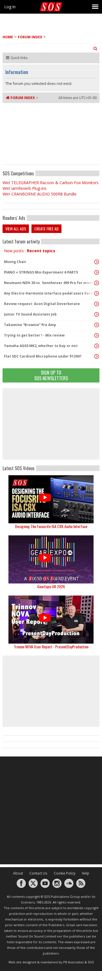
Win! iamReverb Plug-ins (24, 188)
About (18, 873)
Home (8, 37)
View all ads (15, 229)
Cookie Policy (64, 873)
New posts (14, 250)
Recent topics (41, 250)
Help (85, 873)
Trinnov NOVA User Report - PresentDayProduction (51, 647)
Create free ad (46, 229)
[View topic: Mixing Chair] (96, 261)
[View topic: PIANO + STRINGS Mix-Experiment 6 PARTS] (96, 272)
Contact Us (38, 873)
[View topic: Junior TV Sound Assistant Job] (96, 314)
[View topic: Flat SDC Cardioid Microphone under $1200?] (96, 356)
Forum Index (30, 37)
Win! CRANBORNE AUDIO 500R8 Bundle (39, 194)
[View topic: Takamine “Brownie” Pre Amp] (96, 324)
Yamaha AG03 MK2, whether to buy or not (41, 345)
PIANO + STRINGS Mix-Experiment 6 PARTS (41, 272)
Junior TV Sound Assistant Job (30, 314)
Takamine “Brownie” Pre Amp (30, 324)
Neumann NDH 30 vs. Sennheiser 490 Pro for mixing (49, 282)
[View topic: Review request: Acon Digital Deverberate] (96, 303)
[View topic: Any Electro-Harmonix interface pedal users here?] (96, 293)
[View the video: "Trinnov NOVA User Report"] (51, 619)
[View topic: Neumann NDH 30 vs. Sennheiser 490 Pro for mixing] (96, 282)
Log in (10, 6)
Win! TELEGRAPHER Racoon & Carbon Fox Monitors (51, 182)
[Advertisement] (51, 423)
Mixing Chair (15, 261)
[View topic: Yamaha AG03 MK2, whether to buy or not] (96, 345)
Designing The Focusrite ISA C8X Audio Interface (51, 526)
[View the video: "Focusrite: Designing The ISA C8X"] (51, 499)
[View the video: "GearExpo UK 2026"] (51, 559)
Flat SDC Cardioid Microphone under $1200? (42, 356)
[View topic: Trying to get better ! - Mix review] (96, 335)
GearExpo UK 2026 (51, 586)
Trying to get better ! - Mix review (34, 335)
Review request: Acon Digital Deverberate (42, 303)
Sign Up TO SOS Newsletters (51, 375)
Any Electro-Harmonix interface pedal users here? (49, 293)
